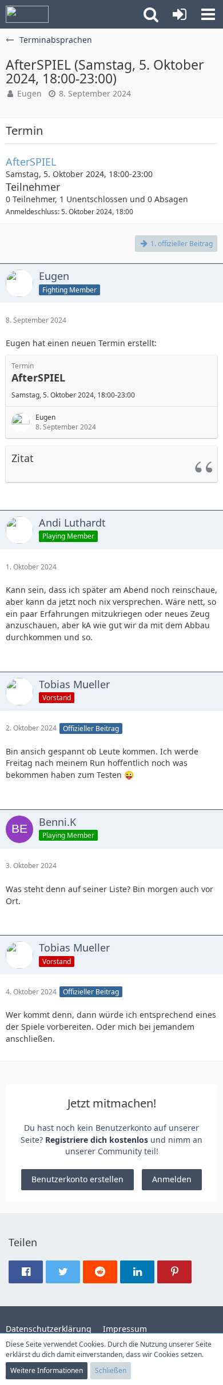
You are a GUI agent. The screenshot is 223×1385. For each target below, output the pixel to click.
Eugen (29, 93)
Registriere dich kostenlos (96, 1139)
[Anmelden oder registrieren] (179, 14)
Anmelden (172, 1179)
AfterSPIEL (31, 161)
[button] (151, 14)
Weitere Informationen (46, 1370)
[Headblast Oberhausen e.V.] (27, 14)
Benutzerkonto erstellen (77, 1179)
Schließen (110, 1370)
